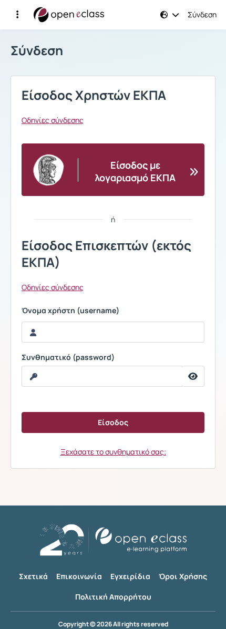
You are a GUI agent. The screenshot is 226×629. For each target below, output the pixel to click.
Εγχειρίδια (130, 576)
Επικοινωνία (79, 576)
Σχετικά (33, 576)
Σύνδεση (202, 15)
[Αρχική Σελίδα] (68, 14)
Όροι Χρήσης (183, 576)
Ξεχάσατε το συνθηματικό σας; (113, 452)
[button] (17, 15)
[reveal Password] (193, 376)
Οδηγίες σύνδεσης (53, 120)
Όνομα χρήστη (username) (70, 310)
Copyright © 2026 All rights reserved (113, 624)
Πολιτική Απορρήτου (113, 597)
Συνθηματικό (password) (68, 357)
